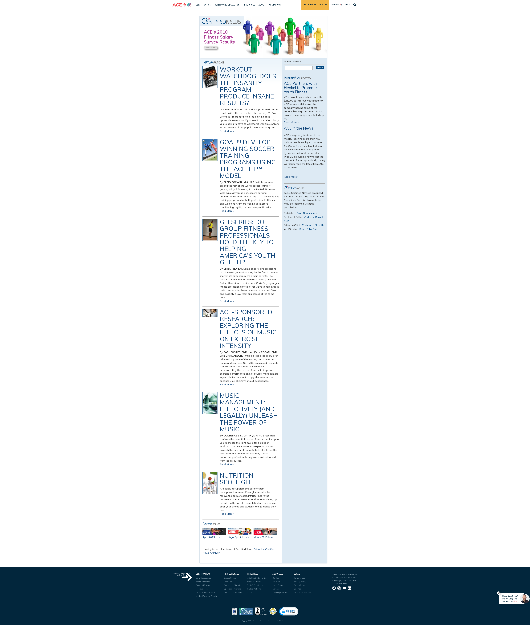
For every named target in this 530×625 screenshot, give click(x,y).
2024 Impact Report (280, 592)
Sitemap (297, 589)
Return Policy (299, 585)
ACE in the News (298, 128)
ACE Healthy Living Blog (257, 578)
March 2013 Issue (264, 537)
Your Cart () (336, 5)
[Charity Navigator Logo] (246, 611)
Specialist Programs (232, 589)
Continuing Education (233, 585)
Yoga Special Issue (239, 537)
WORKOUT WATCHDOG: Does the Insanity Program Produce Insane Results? (248, 86)
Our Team (276, 578)
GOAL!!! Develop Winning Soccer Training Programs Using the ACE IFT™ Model (248, 159)
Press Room (277, 585)
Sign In (348, 5)
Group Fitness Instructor (206, 592)
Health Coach (202, 589)
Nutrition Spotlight (237, 478)
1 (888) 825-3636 (339, 583)
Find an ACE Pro (254, 589)
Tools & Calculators (255, 585)
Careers (275, 589)
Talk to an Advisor (315, 5)
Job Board (228, 581)
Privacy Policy (300, 581)
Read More (210, 48)
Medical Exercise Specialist (207, 596)
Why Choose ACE (203, 578)
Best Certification (203, 581)
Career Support (230, 578)
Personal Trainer (203, 585)
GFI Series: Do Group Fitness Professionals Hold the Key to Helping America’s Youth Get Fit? (247, 242)
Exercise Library (254, 581)
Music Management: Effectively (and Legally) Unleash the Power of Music (249, 412)
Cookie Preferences (302, 592)
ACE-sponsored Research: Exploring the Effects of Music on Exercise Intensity (248, 329)
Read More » (227, 131)
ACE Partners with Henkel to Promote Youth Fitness (300, 87)
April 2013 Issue (211, 537)
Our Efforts (276, 581)
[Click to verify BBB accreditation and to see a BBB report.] (261, 611)
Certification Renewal (233, 592)
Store (249, 592)
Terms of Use (299, 578)
